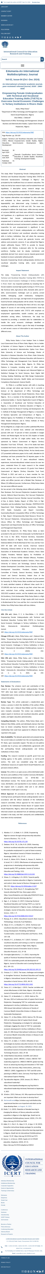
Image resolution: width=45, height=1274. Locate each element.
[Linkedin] (39, 1271)
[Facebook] (42, 1271)
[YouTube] (22, 1271)
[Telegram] (36, 1271)
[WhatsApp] (31, 1271)
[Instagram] (25, 1271)
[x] (33, 1271)
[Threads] (28, 1271)
